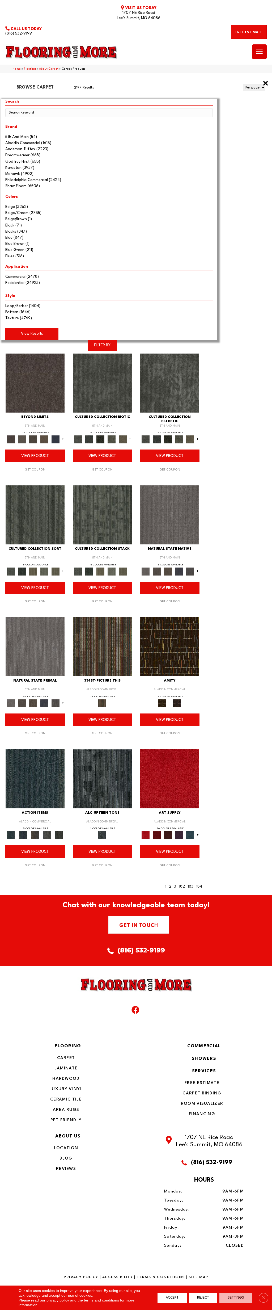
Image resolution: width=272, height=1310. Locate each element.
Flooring (30, 69)
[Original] (190, 571)
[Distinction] (123, 439)
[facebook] (135, 1011)
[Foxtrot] (102, 778)
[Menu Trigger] (259, 51)
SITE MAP (198, 1277)
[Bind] (35, 515)
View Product (35, 456)
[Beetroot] (168, 835)
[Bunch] (22, 571)
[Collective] (100, 439)
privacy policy (57, 1300)
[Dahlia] (157, 835)
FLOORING (68, 1046)
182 (182, 887)
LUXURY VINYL (66, 1089)
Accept (172, 1297)
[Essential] (157, 571)
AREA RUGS (66, 1110)
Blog (66, 1158)
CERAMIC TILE (66, 1099)
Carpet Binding (201, 1093)
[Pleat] (44, 571)
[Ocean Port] (23, 835)
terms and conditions (101, 1300)
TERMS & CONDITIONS (161, 1277)
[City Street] (59, 835)
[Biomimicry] (102, 382)
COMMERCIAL (204, 1046)
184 (199, 887)
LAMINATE (66, 1068)
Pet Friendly (66, 1120)
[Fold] (33, 571)
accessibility (117, 1277)
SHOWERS (204, 1058)
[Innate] (179, 571)
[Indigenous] (168, 571)
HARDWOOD (65, 1079)
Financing (202, 1114)
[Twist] (55, 571)
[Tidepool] (35, 778)
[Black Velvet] (177, 703)
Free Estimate (202, 1083)
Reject (203, 1297)
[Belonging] (169, 515)
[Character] (89, 439)
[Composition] (111, 439)
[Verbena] (179, 835)
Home (16, 69)
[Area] (35, 382)
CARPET (66, 1058)
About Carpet (48, 69)
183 (190, 887)
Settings (236, 1297)
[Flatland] (55, 439)
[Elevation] (33, 439)
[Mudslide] (102, 646)
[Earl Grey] (47, 835)
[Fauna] (44, 439)
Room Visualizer (202, 1104)
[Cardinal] (169, 778)
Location (66, 1148)
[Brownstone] (35, 835)
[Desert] (22, 439)
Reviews (66, 1169)
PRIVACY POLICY (81, 1277)
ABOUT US (67, 1136)
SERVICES (204, 1071)
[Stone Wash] (190, 835)
